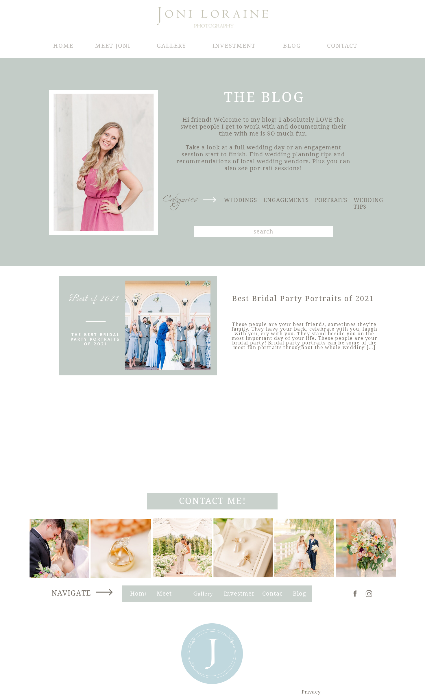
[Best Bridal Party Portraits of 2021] (138, 325)
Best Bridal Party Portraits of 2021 (303, 298)
